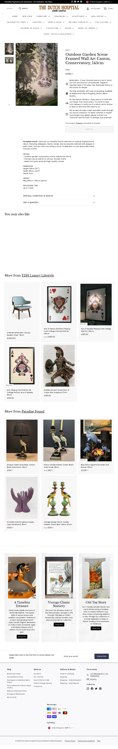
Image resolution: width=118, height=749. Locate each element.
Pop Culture (102, 22)
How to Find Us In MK (41, 680)
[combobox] (17, 8)
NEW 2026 (27, 16)
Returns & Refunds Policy (16, 691)
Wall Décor (97, 16)
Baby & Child (55, 22)
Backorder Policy (14, 674)
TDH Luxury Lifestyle (37, 275)
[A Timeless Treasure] (22, 577)
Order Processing (67, 674)
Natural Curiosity (79, 22)
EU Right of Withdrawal (16, 694)
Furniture (42, 16)
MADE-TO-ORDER (87, 28)
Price (67, 70)
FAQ (98, 741)
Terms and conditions (86, 741)
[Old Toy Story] (96, 577)
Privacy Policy (70, 741)
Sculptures (78, 16)
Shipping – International (69, 683)
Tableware (60, 16)
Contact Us (38, 686)
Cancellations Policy (15, 677)
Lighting (37, 22)
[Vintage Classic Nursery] (59, 577)
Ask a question (30, 202)
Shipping (79, 123)
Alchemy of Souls (30, 28)
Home (15, 16)
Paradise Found (33, 411)
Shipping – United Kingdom (70, 680)
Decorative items (16, 22)
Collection (52, 28)
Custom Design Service (43, 683)
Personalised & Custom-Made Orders (19, 686)
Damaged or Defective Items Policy (18, 681)
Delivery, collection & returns (38, 195)
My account (11, 697)
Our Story (37, 674)
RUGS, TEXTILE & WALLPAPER (58, 34)
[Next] (9, 104)
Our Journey (38, 677)
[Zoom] (37, 74)
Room (68, 28)
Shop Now (22, 637)
